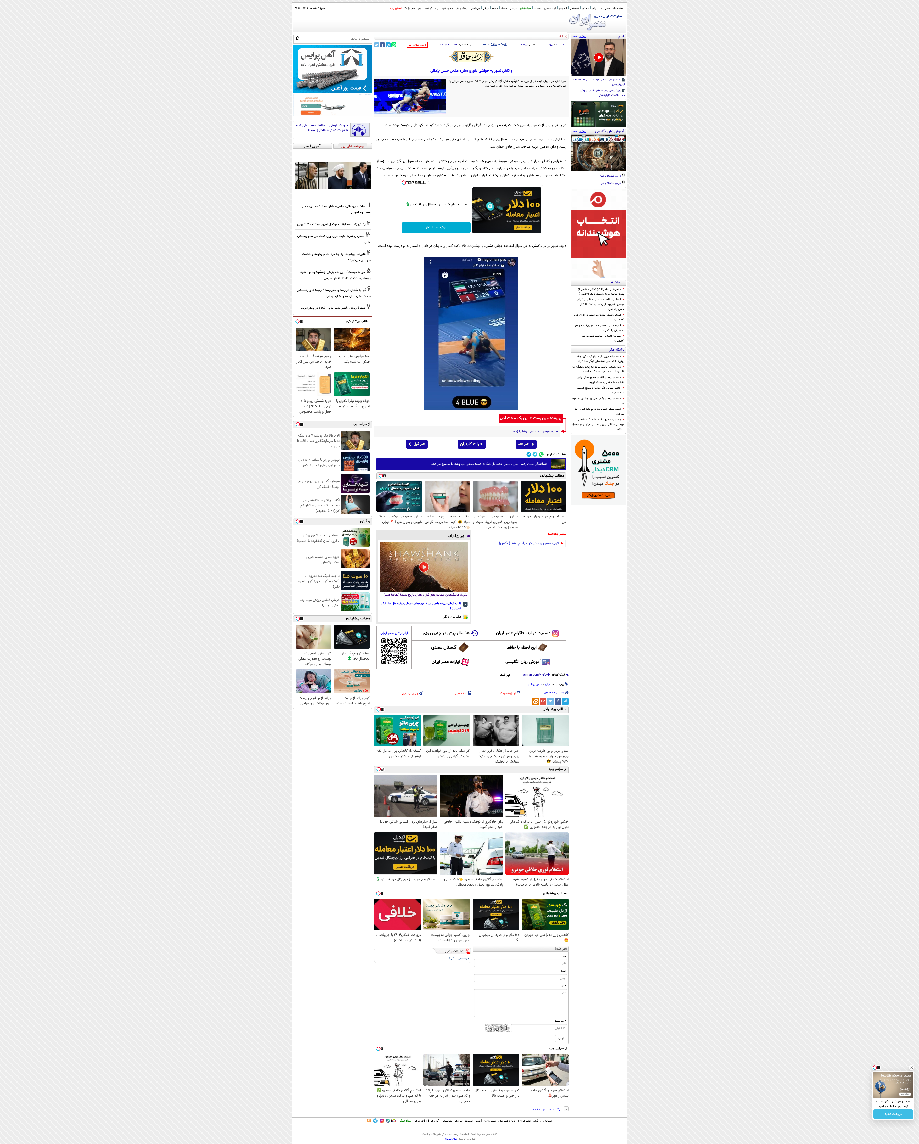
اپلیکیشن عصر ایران (394, 633)
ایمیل (563, 971)
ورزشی (486, 8)
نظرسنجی (574, 8)
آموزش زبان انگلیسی (523, 662)
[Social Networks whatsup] (541, 454)
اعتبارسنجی (464, 959)
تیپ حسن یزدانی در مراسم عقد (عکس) (529, 543)
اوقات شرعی (550, 8)
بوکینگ (451, 959)
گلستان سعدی (443, 647)
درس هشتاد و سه (611, 176)
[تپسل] (403, 182)
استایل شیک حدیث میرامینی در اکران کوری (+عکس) (598, 317)
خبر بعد (523, 444)
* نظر (563, 986)
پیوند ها (537, 8)
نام (564, 956)
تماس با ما (605, 8)
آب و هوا (563, 8)
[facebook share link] (382, 44)
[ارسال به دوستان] (488, 44)
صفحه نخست (562, 45)
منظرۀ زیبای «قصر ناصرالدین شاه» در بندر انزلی (333, 308)
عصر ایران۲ (524, 1121)
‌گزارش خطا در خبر (417, 45)
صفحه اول (618, 8)
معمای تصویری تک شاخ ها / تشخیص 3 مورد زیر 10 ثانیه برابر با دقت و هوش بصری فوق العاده (598, 424)
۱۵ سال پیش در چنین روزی (446, 633)
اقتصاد (504, 8)
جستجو (585, 8)
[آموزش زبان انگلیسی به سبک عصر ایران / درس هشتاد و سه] (598, 153)
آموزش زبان (396, 8)
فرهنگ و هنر (462, 8)
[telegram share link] (388, 44)
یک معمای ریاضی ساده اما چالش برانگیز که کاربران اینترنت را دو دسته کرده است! (598, 369)
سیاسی (513, 8)
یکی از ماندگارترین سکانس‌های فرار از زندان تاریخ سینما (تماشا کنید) (425, 595)
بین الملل (475, 8)
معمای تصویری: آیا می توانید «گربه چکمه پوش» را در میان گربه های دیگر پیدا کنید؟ (599, 358)
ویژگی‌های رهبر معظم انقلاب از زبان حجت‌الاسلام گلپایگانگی (602, 93)
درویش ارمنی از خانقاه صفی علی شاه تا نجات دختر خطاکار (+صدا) (322, 128)
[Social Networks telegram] (528, 454)
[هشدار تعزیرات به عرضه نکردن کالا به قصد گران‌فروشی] (598, 57)
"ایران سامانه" (451, 1139)
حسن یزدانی (535, 684)
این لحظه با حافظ (522, 647)
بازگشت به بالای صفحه (547, 1109)
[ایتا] (535, 701)
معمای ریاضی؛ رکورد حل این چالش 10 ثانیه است (598, 400)
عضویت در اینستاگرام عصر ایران (523, 633)
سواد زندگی (525, 8)
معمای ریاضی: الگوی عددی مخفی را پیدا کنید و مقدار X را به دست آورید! (600, 379)
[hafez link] (471, 56)
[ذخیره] (492, 45)
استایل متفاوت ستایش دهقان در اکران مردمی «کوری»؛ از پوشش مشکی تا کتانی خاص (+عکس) (600, 304)
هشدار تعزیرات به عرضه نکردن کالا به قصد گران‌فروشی (598, 82)
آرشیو (594, 8)
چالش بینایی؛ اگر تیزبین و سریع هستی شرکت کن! (600, 390)
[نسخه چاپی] (484, 44)
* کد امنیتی (560, 1021)
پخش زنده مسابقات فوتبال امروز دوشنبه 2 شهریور (331, 224)
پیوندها (459, 1121)
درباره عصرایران (507, 1121)
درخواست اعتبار (436, 227)
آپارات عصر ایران (446, 662)
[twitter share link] (376, 44)
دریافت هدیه (893, 1114)
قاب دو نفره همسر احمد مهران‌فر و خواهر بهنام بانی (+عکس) (599, 327)
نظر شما (561, 949)
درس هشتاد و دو (611, 183)
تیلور (547, 684)
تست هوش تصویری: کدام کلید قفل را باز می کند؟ (599, 411)
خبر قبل (419, 444)
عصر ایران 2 (409, 8)
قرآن (437, 8)
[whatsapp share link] (393, 44)
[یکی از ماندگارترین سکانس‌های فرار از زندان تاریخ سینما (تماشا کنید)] (424, 567)
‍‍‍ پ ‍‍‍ (501, 43)
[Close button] (911, 1067)
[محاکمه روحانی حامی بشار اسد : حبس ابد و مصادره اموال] (333, 175)
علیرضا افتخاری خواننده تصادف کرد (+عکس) (603, 338)
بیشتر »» (579, 36)
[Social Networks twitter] (535, 454)
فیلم (420, 8)
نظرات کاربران (471, 444)
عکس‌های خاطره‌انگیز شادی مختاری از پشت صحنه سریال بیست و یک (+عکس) (601, 291)
